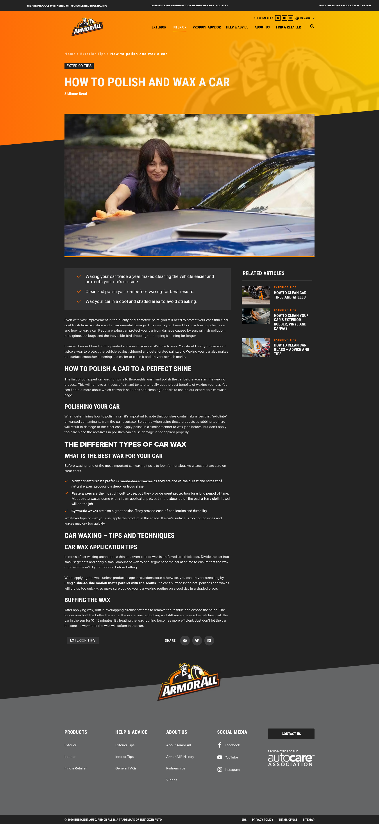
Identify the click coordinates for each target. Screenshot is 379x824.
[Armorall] (87, 26)
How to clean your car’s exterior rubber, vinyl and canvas (291, 322)
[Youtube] (284, 18)
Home (70, 53)
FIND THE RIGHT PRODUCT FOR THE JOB (345, 5)
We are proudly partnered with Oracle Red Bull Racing (67, 6)
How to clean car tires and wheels (290, 295)
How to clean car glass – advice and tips (291, 349)
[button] (312, 26)
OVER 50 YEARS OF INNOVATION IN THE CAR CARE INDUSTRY (189, 5)
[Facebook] (278, 18)
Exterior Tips (93, 53)
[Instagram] (290, 18)
